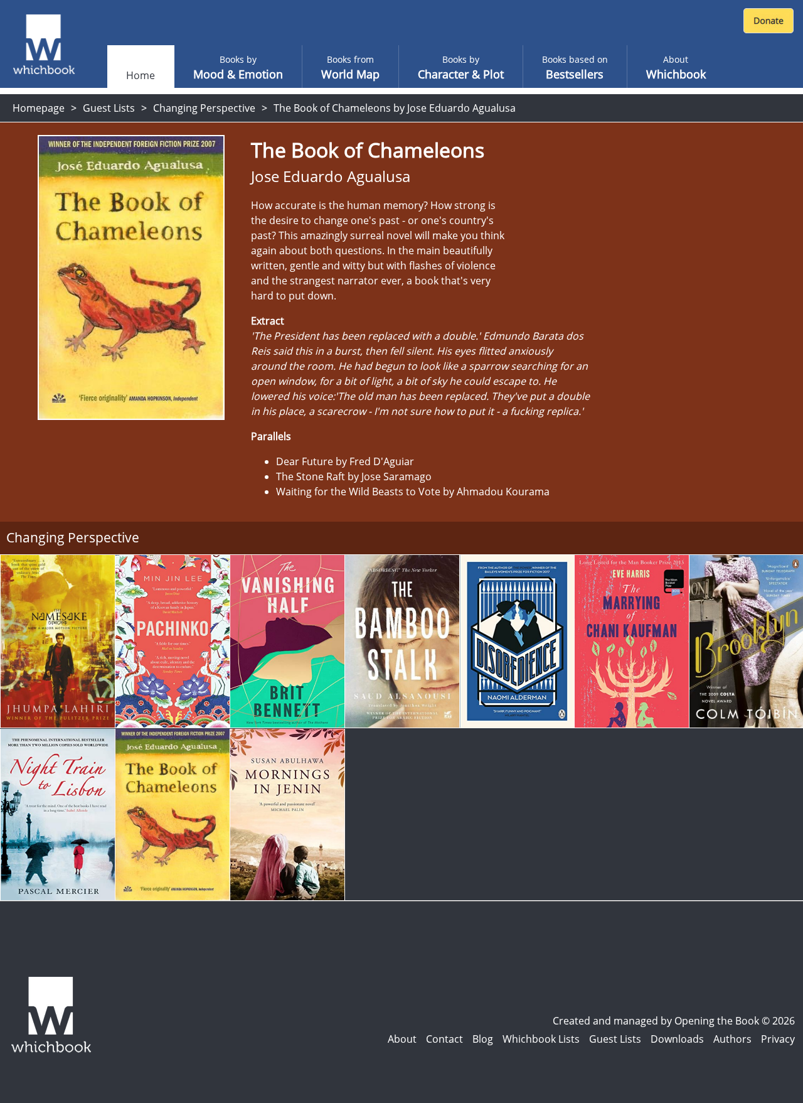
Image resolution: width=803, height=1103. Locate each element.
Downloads (677, 1039)
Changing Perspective (204, 108)
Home (140, 75)
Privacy (778, 1039)
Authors (732, 1039)
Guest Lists (109, 108)
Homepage (39, 108)
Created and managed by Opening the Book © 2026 (674, 1021)
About (402, 1039)
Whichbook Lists (541, 1039)
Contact (444, 1039)
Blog (482, 1039)
